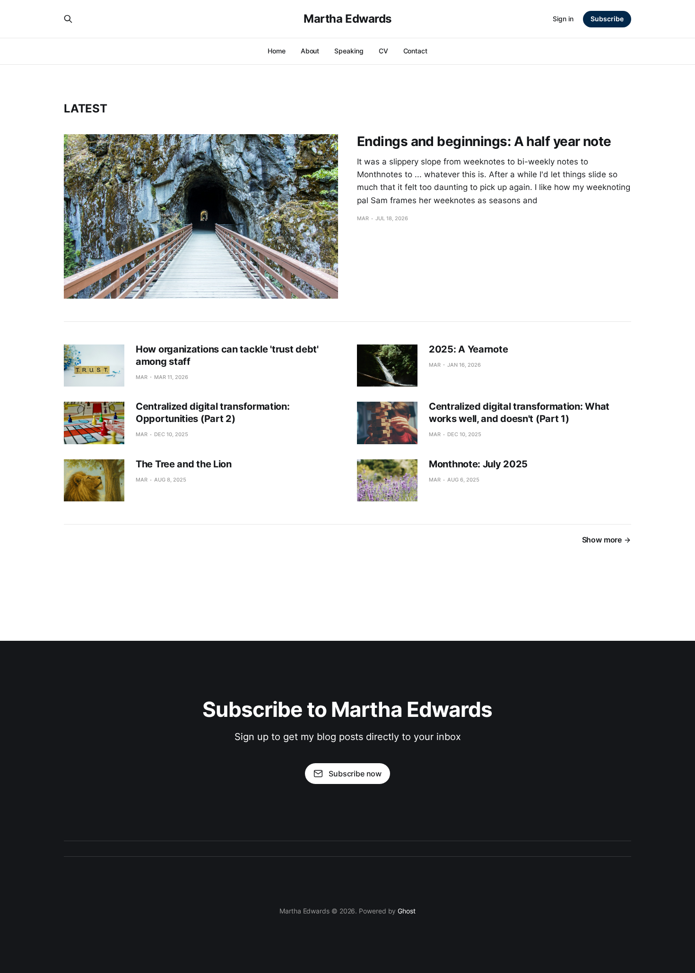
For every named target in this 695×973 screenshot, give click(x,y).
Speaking (348, 51)
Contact (415, 51)
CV (383, 51)
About (310, 51)
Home (277, 51)
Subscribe (607, 19)
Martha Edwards (347, 19)
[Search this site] (68, 19)
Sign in (563, 19)
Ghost (407, 911)
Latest (85, 108)
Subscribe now (355, 773)
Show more (602, 539)
